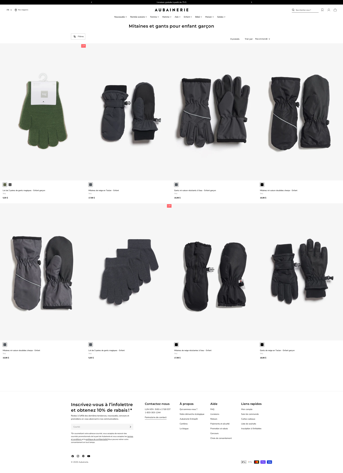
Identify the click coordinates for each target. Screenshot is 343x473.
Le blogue (184, 428)
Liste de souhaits (248, 423)
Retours (213, 419)
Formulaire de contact (156, 417)
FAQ (212, 409)
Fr (8, 10)
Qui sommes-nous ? (188, 409)
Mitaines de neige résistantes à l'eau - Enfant (192, 350)
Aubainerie (83, 462)
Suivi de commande (250, 414)
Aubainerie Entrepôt (189, 419)
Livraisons (214, 414)
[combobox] (307, 10)
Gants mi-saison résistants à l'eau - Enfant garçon (195, 190)
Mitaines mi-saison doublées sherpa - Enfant (278, 190)
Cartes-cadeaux (248, 419)
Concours (214, 433)
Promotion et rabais (219, 428)
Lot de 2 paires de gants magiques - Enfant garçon (24, 190)
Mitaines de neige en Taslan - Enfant (103, 190)
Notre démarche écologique (192, 414)
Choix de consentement (221, 438)
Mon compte (246, 409)
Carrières (184, 423)
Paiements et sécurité (220, 423)
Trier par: (249, 39)
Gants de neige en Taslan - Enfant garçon (277, 350)
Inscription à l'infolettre (251, 428)
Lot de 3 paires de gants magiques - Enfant (106, 350)
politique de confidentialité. (97, 439)
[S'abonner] (130, 426)
